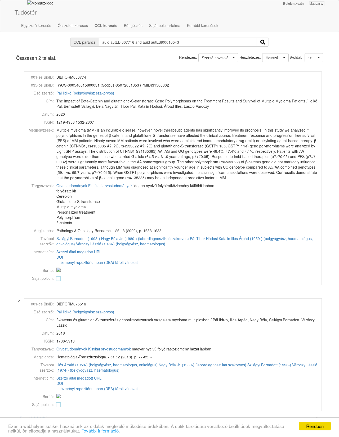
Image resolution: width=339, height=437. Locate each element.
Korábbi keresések (202, 25)
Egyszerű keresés (36, 25)
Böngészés (133, 25)
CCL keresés (106, 25)
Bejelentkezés (294, 4)
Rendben (315, 426)
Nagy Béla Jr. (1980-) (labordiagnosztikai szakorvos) (145, 238)
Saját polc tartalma (164, 25)
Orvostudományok (71, 185)
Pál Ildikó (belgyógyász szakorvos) (85, 93)
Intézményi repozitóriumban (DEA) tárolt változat (97, 262)
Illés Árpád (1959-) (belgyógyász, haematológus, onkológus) (107, 364)
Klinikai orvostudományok (109, 349)
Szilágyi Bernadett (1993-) (78, 238)
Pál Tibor (197, 238)
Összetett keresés (73, 25)
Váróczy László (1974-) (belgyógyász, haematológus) (120, 243)
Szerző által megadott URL (78, 251)
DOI (59, 257)
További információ (100, 430)
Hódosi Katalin (218, 238)
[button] (314, 57)
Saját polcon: (43, 278)
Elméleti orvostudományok (110, 185)
